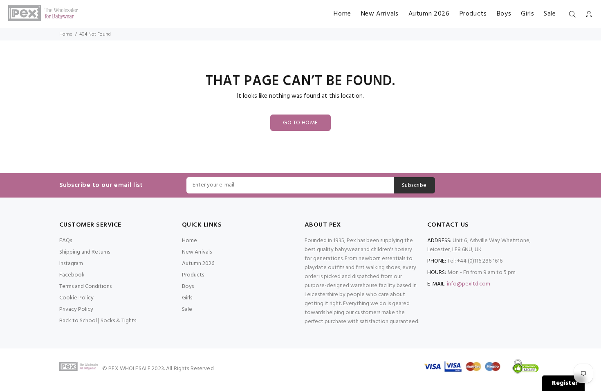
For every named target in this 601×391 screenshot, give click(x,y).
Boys (188, 286)
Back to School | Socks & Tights (97, 321)
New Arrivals (197, 252)
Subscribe (414, 185)
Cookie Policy (76, 298)
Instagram (71, 263)
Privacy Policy (76, 309)
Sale (187, 309)
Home (65, 34)
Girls (187, 298)
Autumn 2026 (198, 263)
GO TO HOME (300, 123)
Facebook (72, 275)
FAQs (65, 240)
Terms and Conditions (85, 286)
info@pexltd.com (468, 284)
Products (193, 275)
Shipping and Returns (84, 252)
